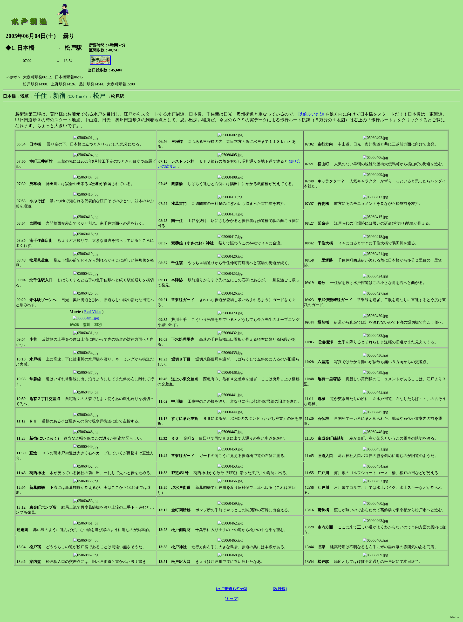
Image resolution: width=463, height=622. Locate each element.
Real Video (92, 312)
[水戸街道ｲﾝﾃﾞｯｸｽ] (231, 589)
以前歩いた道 (311, 114)
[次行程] (280, 589)
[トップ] (231, 599)
